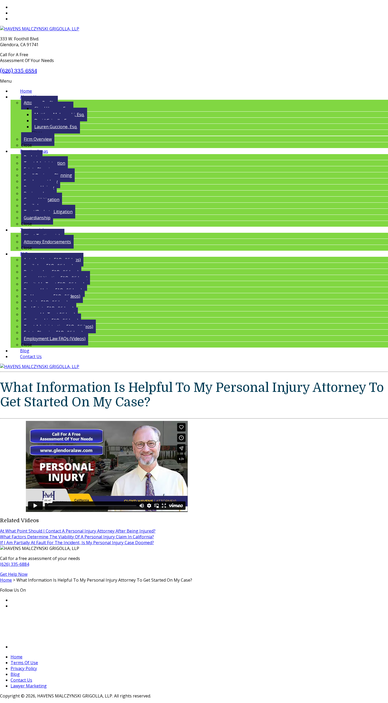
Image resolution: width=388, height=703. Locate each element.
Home (16, 657)
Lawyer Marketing (29, 686)
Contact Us (21, 680)
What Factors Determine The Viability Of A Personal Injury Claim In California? (77, 537)
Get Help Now (13, 574)
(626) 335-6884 (18, 71)
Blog (15, 674)
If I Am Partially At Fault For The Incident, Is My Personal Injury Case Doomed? (77, 542)
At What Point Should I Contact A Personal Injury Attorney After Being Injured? (77, 531)
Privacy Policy (24, 668)
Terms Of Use (24, 663)
